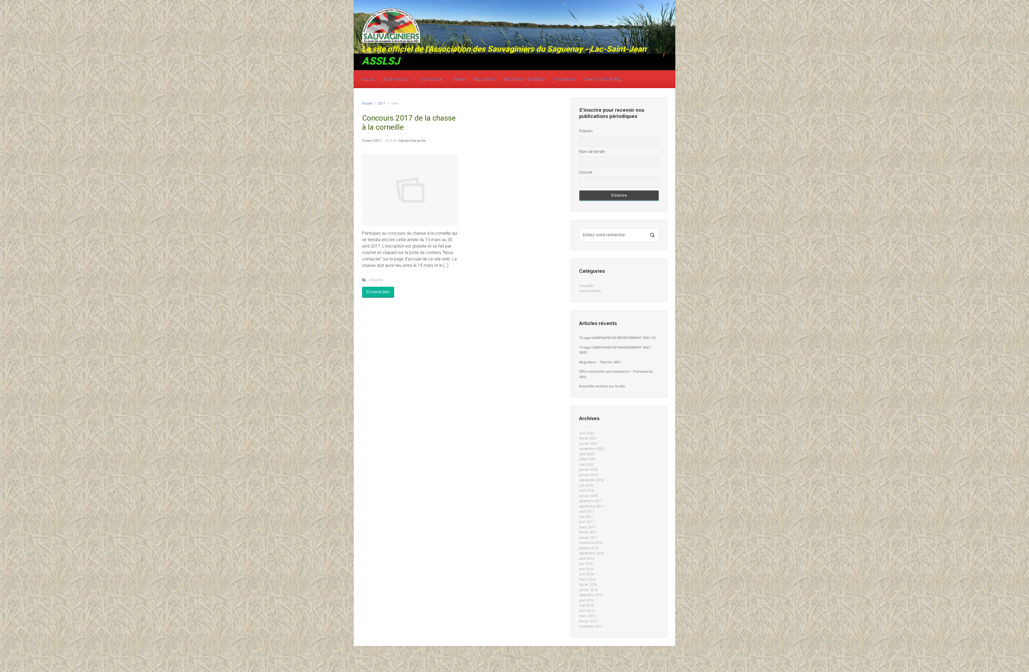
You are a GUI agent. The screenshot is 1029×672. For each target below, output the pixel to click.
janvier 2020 (588, 470)
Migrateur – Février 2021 (600, 362)
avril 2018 (586, 490)
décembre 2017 (590, 501)
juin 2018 (586, 485)
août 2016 (586, 559)
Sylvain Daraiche (412, 141)
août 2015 (586, 600)
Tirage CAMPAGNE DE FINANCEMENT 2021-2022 (615, 350)
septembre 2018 (591, 480)
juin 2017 (586, 517)
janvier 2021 (588, 444)
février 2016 (588, 585)
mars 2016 (587, 579)
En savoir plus (378, 292)
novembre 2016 (590, 543)
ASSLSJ (381, 61)
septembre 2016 (591, 553)
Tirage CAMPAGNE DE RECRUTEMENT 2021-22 (617, 338)
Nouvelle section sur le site (602, 386)
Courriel (585, 172)
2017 (381, 103)
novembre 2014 (590, 626)
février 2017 (588, 532)
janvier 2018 (588, 496)
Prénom (586, 131)
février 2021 (588, 438)
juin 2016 (586, 564)
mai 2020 (586, 464)
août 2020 (586, 454)
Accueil (367, 103)
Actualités (376, 280)
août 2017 (586, 511)
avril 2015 (586, 611)
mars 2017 (587, 527)
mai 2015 (586, 605)
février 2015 (588, 621)
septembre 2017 (591, 506)
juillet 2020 (587, 459)
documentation (590, 291)
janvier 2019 (588, 475)
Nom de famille (592, 152)
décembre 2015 (590, 595)
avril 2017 (586, 522)
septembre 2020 (591, 449)
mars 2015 (587, 616)
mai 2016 (586, 569)
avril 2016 (586, 574)
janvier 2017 (588, 538)
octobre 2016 (588, 548)
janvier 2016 (588, 590)
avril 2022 (586, 433)
